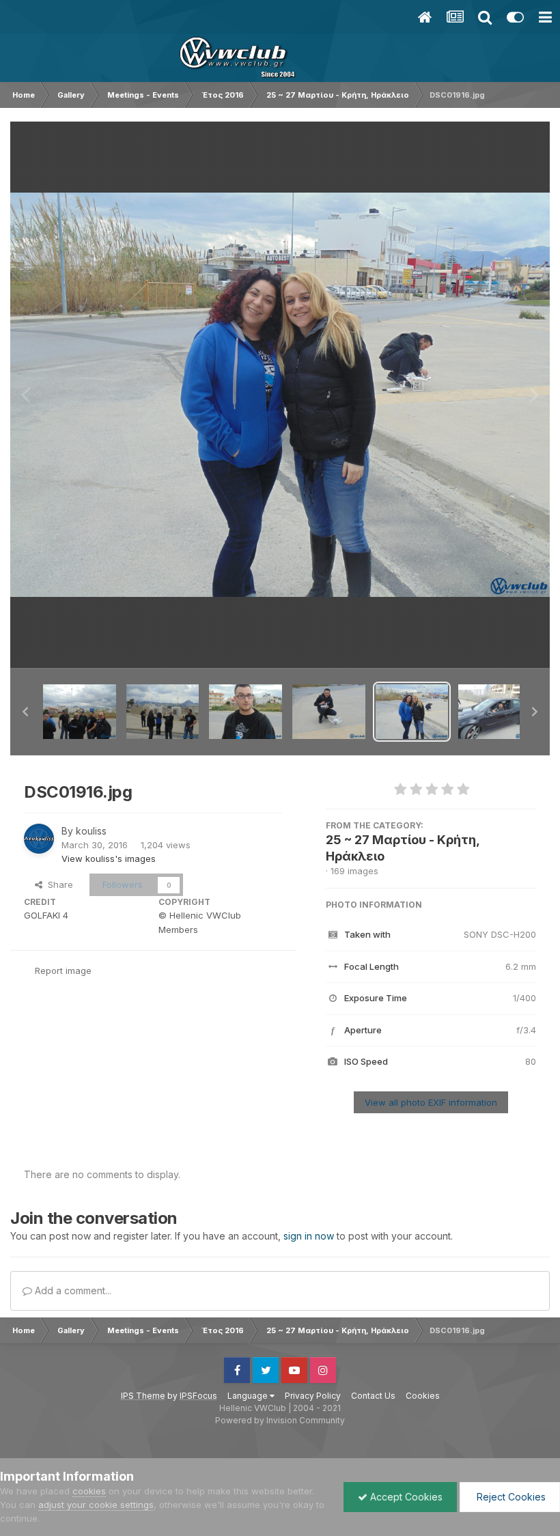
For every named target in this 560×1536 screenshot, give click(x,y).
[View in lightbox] (280, 395)
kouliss (91, 831)
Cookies (423, 1396)
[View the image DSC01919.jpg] (245, 711)
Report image (63, 970)
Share (57, 884)
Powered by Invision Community (280, 1420)
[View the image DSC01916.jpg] (412, 711)
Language (248, 1396)
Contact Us (373, 1396)
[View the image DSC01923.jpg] (162, 711)
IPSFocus (198, 1396)
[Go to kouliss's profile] (39, 839)
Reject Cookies (510, 1497)
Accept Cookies (405, 1497)
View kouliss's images (108, 858)
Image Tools (493, 643)
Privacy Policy (313, 1396)
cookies (89, 1490)
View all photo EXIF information (431, 1102)
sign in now (308, 1236)
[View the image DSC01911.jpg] (494, 711)
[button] (25, 712)
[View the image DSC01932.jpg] (79, 711)
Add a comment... (71, 1290)
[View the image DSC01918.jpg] (328, 711)
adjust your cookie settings (96, 1504)
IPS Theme (143, 1396)
